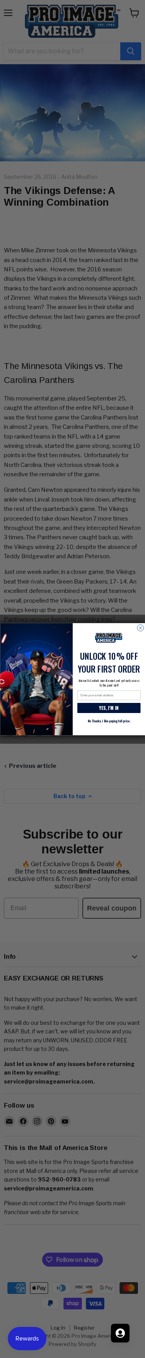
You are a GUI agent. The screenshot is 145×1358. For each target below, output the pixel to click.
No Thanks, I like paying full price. (108, 720)
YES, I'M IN (109, 707)
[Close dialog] (140, 627)
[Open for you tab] (120, 1333)
